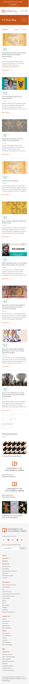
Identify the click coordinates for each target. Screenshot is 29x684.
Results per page (7, 424)
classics (24, 29)
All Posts (16, 29)
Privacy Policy (6, 680)
